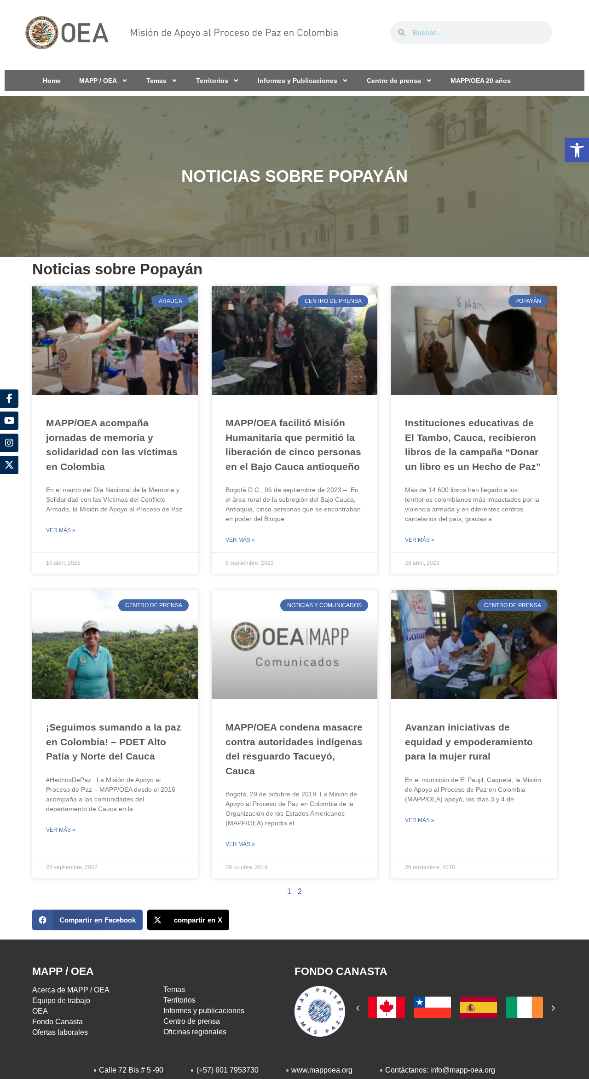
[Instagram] (9, 443)
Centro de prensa (394, 80)
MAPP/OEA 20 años (480, 80)
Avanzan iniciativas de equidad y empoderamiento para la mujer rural (469, 741)
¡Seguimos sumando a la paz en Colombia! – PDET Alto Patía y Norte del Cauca (113, 741)
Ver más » (60, 530)
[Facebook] (9, 398)
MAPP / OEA (98, 80)
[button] (577, 150)
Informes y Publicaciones (297, 80)
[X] (9, 465)
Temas (156, 80)
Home (52, 80)
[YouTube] (9, 421)
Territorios (212, 80)
